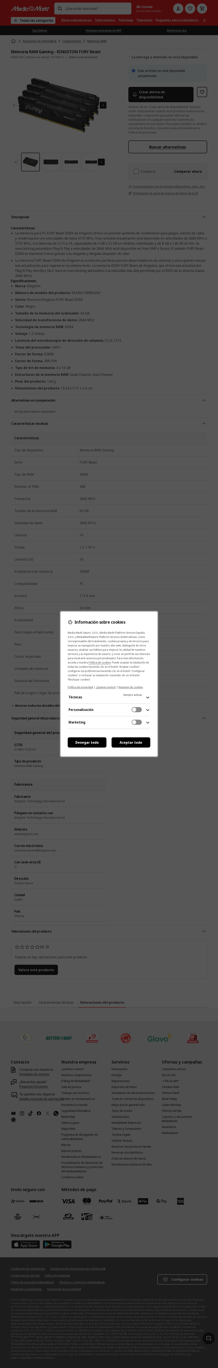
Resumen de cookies (131, 687)
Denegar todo (87, 742)
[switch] (137, 709)
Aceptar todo (131, 742)
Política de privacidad (80, 687)
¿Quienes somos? (106, 687)
